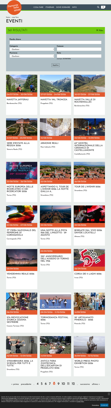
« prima (15, 384)
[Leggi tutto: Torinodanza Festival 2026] (55, 313)
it (103, 7)
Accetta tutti (104, 405)
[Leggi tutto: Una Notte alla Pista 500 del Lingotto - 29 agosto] (55, 225)
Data (59, 53)
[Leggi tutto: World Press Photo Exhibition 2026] (89, 356)
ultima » (96, 384)
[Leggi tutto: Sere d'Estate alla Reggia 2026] (21, 138)
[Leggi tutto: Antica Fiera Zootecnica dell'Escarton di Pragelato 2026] (55, 356)
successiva (85, 384)
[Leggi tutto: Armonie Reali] (55, 138)
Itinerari (49, 7)
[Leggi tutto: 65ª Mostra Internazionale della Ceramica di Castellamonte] (89, 138)
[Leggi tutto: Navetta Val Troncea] (55, 95)
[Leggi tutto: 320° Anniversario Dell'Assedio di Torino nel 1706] (55, 260)
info (74, 7)
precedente (26, 384)
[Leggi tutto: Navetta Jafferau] (21, 95)
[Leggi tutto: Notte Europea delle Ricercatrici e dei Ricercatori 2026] (21, 182)
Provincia (13, 53)
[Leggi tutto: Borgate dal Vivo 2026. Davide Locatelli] (89, 225)
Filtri (101, 30)
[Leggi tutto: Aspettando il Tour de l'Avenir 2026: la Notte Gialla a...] (55, 182)
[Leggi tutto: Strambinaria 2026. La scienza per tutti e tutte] (21, 356)
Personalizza (95, 405)
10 (63, 384)
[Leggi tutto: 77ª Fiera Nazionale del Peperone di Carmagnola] (21, 225)
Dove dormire (63, 7)
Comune (60, 46)
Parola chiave (15, 39)
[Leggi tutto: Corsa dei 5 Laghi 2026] (89, 269)
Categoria (14, 46)
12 (73, 384)
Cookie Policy (80, 401)
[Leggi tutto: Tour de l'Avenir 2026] (89, 182)
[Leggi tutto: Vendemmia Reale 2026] (21, 269)
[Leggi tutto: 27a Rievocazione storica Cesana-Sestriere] (21, 313)
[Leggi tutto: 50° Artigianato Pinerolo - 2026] (89, 313)
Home (8, 17)
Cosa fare (38, 7)
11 (68, 384)
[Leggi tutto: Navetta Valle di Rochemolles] (89, 95)
